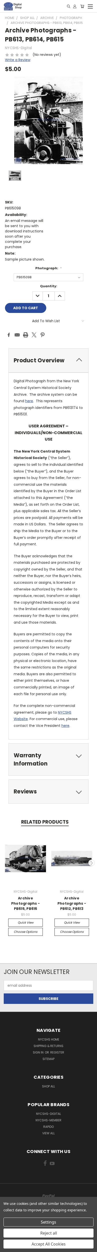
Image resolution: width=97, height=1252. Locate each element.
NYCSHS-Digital (48, 1114)
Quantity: (48, 286)
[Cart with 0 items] (82, 6)
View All (48, 1133)
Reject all (48, 1233)
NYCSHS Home (48, 1039)
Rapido (48, 1127)
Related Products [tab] (45, 822)
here (29, 400)
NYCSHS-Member (48, 1120)
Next (91, 863)
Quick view (26, 922)
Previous (5, 863)
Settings (48, 1222)
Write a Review (17, 59)
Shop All (48, 1086)
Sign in (38, 1052)
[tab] (48, 360)
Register (57, 1052)
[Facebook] (8, 334)
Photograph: (48, 268)
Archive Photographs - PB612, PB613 (71, 903)
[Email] (17, 334)
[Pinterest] (42, 334)
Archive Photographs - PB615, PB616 (25, 903)
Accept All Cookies (49, 1244)
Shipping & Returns (48, 1046)
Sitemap (48, 1059)
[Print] (25, 334)
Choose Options (25, 932)
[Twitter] (34, 334)
